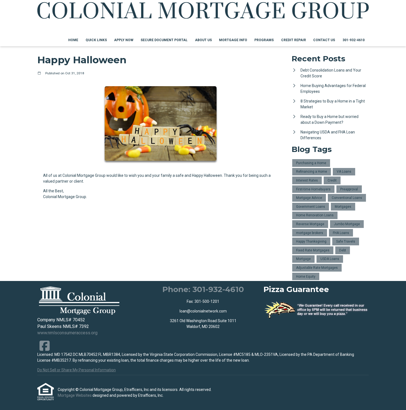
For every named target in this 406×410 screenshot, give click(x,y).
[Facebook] (44, 346)
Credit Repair (293, 40)
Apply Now (123, 40)
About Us (203, 40)
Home (73, 40)
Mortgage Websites (75, 395)
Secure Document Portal (164, 40)
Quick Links (96, 40)
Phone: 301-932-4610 (203, 289)
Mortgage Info (233, 40)
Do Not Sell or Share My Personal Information (76, 370)
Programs (264, 40)
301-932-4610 (353, 40)
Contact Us (324, 40)
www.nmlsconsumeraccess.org (67, 332)
